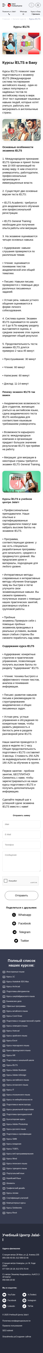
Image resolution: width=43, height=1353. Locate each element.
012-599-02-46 (22, 1258)
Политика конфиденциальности (16, 1321)
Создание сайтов (23, 1337)
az (38, 5)
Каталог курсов (19, 19)
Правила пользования (12, 1326)
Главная (6, 19)
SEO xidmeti (7, 1330)
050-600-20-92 (8, 1280)
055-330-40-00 (8, 1258)
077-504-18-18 (8, 1269)
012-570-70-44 (22, 1269)
